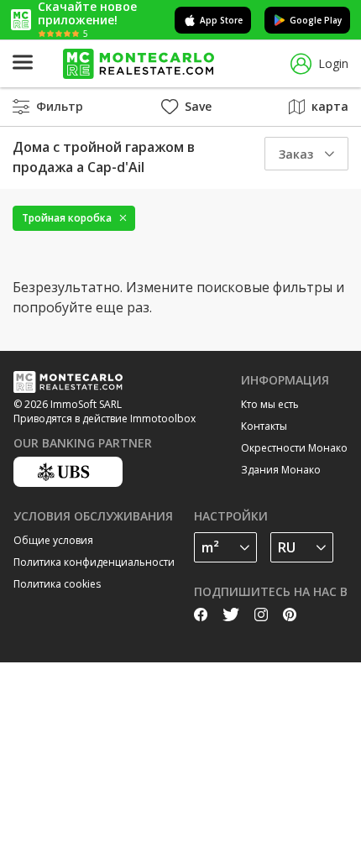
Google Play (316, 20)
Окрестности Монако (294, 448)
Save (198, 106)
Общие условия (53, 540)
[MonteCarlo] (138, 64)
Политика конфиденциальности (94, 562)
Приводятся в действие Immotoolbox (104, 418)
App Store (221, 20)
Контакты (264, 426)
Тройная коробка (67, 218)
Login (333, 63)
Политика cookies (57, 584)
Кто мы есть (270, 404)
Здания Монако (281, 470)
